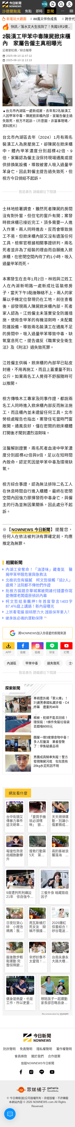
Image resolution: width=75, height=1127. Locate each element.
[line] (42, 1072)
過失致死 (53, 663)
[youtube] (52, 1072)
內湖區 (11, 663)
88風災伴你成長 (45, 18)
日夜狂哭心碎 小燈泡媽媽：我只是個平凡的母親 (14, 927)
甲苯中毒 (31, 663)
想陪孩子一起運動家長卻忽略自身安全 (54, 1001)
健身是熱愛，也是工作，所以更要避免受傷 (19, 1001)
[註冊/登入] (69, 4)
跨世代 (70, 18)
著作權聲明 (64, 1048)
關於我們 (37, 1056)
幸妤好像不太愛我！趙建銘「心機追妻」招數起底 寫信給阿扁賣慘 (37, 959)
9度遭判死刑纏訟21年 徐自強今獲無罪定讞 (19, 895)
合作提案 (54, 1056)
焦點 (28, 11)
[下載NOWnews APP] (53, 4)
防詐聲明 (9, 1048)
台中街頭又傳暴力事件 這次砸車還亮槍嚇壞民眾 (14, 821)
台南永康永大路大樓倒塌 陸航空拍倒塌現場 (60, 959)
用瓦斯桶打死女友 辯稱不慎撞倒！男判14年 (37, 927)
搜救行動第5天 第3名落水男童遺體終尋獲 (37, 853)
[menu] (71, 11)
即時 (39, 11)
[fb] (21, 1072)
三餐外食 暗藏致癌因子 (54, 895)
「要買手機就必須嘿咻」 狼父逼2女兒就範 (37, 821)
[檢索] (61, 4)
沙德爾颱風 (11, 11)
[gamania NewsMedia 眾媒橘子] (37, 1090)
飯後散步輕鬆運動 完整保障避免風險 (14, 961)
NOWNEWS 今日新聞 (30, 530)
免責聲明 (26, 1048)
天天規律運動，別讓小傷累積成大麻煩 (60, 821)
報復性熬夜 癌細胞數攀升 (14, 855)
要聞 (50, 11)
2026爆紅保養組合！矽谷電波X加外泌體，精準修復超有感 (60, 927)
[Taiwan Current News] (44, 4)
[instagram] (31, 1072)
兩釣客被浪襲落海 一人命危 (60, 853)
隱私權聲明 (44, 1048)
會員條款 (21, 1056)
